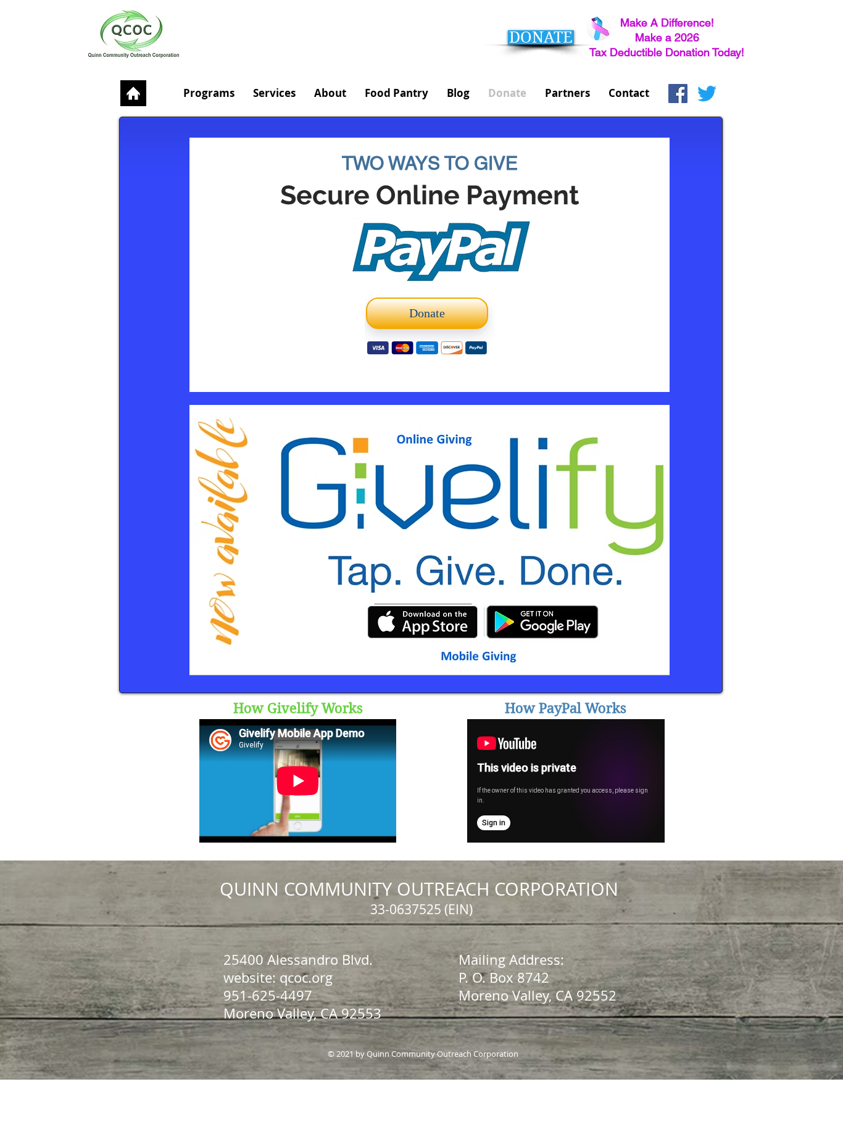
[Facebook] (677, 93)
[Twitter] (706, 93)
